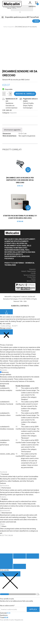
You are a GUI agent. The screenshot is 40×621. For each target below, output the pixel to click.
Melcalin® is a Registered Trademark (15, 296)
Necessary (5, 372)
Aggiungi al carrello (25, 94)
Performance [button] (4, 485)
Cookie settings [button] (6, 326)
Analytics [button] (3, 497)
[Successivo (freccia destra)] (19, 566)
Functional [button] (3, 472)
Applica (33, 609)
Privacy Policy (31, 277)
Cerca (9, 8)
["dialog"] (20, 595)
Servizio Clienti (31, 281)
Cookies (33, 279)
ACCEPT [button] (15, 326)
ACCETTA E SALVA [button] (6, 535)
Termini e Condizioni (30, 275)
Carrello (33, 273)
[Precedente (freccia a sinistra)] (6, 566)
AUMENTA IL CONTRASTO (20, 306)
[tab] (12, 130)
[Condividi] (19, 556)
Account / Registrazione (28, 271)
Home (5, 27)
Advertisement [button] (5, 510)
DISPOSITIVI (32, 6)
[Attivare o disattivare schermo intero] (32, 556)
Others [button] (2, 524)
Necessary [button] (3, 370)
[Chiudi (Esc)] (6, 556)
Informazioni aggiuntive (12, 130)
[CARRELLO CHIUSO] (10, 573)
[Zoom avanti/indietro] (6, 561)
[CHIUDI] (6, 332)
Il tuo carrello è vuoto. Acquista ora (11, 620)
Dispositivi (11, 27)
